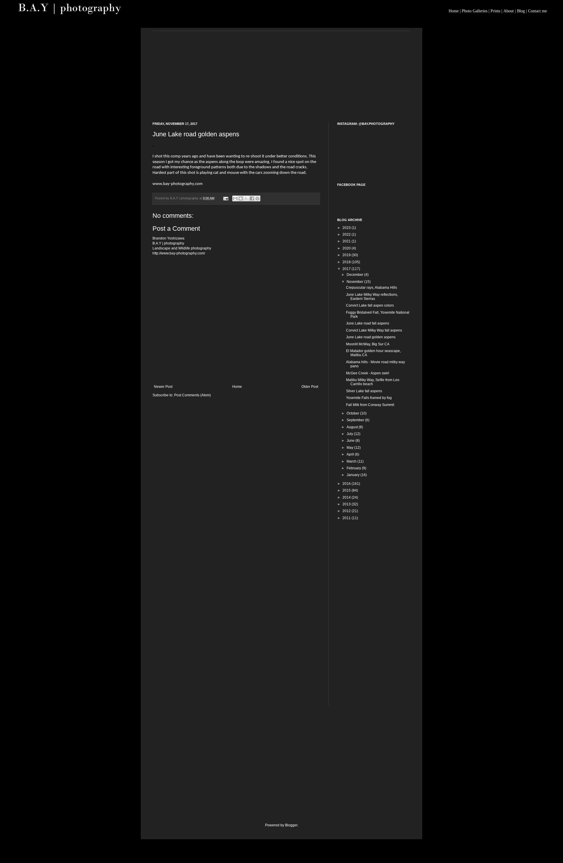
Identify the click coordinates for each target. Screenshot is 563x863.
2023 (347, 228)
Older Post (309, 387)
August (353, 427)
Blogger (291, 825)
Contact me (537, 11)
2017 (347, 269)
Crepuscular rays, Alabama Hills (371, 288)
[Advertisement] (281, 72)
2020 (347, 248)
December (355, 275)
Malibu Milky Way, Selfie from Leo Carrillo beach (372, 382)
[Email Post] (225, 198)
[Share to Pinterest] (257, 198)
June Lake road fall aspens (367, 323)
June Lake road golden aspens (371, 337)
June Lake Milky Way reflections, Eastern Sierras (372, 297)
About (508, 11)
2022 (347, 234)
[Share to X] (246, 198)
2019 (347, 255)
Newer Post (163, 387)
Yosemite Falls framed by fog (369, 398)
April (351, 454)
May (350, 448)
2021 (347, 241)
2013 (347, 504)
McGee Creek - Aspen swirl (367, 373)
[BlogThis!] (241, 198)
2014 (347, 497)
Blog (521, 11)
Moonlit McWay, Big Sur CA (367, 344)
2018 (347, 262)
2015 (347, 490)
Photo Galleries (474, 11)
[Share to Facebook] (252, 198)
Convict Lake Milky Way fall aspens (374, 330)
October (353, 413)
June (351, 441)
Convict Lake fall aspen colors (370, 305)
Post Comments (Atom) (192, 395)
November (355, 282)
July (350, 434)
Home (454, 11)
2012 (347, 511)
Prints (495, 11)
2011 (347, 518)
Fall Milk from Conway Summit (370, 405)
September (356, 420)
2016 (347, 484)
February (354, 468)
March (352, 461)
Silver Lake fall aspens (364, 391)
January (353, 475)
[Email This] (235, 198)
